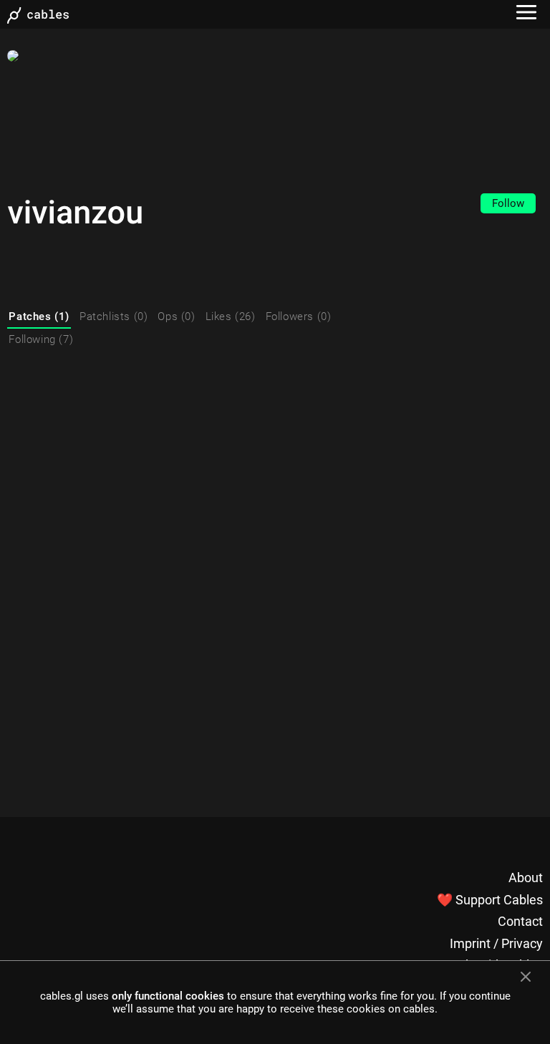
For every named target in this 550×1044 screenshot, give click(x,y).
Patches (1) (39, 316)
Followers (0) (299, 316)
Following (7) (41, 339)
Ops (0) (176, 316)
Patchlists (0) (113, 316)
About (525, 877)
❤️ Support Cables (490, 899)
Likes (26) (231, 316)
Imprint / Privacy (496, 943)
